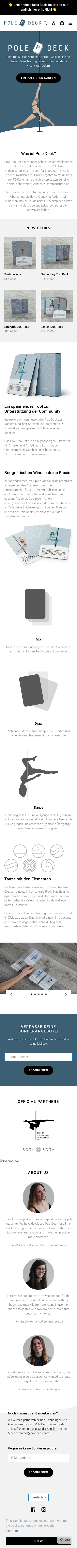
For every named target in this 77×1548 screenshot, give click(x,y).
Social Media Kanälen (43, 1429)
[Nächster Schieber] (66, 994)
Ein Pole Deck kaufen (38, 77)
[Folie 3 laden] (39, 994)
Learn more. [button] (14, 1530)
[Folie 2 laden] (35, 994)
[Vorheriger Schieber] (11, 994)
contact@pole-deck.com (33, 1433)
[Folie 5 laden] (46, 994)
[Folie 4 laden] (42, 994)
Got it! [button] (38, 1540)
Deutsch (37, 1497)
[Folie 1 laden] (32, 994)
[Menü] (70, 23)
